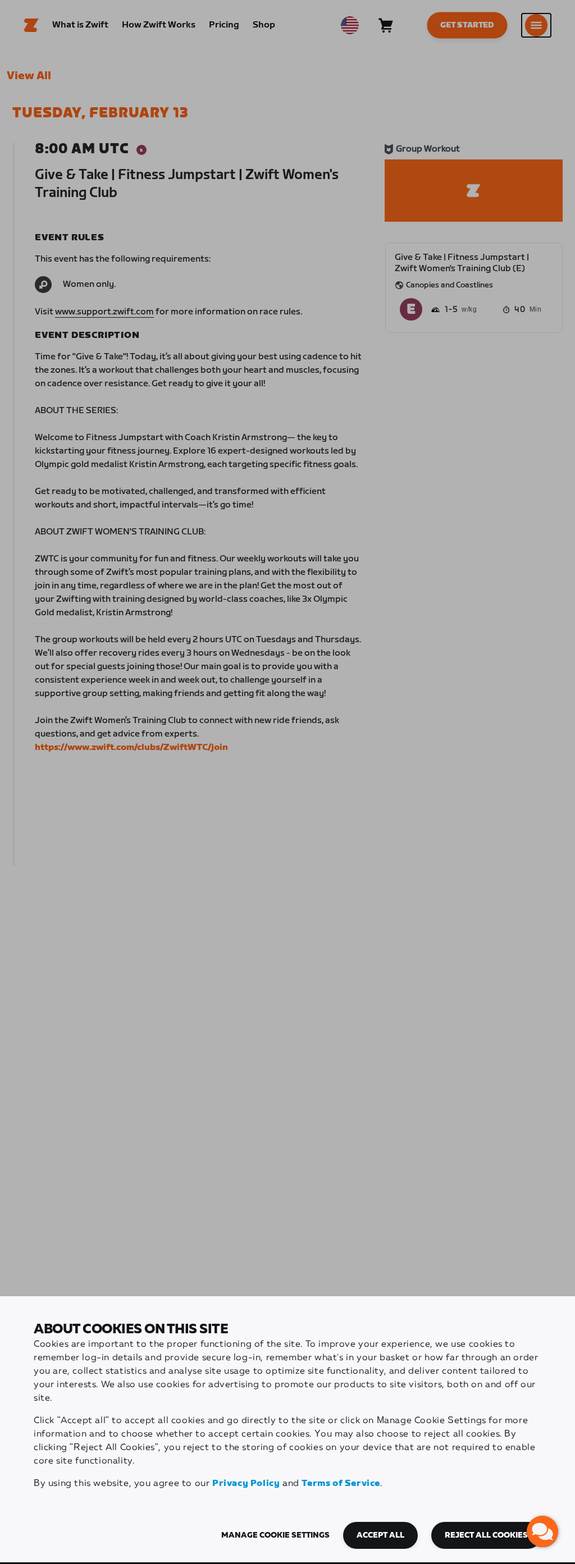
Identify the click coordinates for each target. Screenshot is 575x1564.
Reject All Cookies (486, 1535)
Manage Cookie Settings (275, 1535)
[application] (542, 1531)
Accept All (380, 1535)
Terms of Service (341, 1483)
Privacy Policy (246, 1483)
